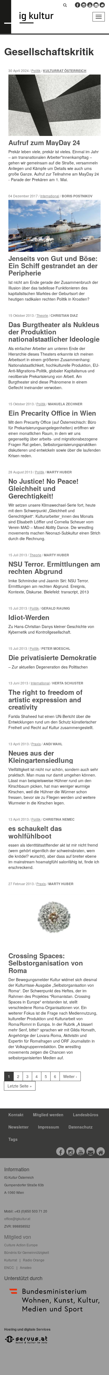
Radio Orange (33, 1259)
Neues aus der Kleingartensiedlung (40, 756)
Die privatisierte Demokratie (52, 657)
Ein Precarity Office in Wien (52, 413)
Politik (36, 70)
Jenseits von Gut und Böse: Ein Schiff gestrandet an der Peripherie (53, 265)
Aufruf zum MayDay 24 (44, 142)
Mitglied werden (48, 1114)
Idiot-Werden (28, 617)
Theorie (42, 315)
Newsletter (18, 1127)
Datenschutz (80, 1127)
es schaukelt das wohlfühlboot (35, 831)
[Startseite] (40, 17)
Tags (13, 1139)
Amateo (26, 1267)
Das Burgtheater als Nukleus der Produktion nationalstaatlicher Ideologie (53, 332)
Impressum (48, 1127)
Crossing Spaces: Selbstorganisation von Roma (45, 963)
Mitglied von (17, 1236)
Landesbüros (85, 1114)
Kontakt (15, 1114)
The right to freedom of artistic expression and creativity (45, 699)
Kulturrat (10, 1259)
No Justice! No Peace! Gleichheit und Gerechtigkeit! (43, 488)
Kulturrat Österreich (64, 70)
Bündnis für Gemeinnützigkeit (26, 1252)
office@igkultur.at (17, 1218)
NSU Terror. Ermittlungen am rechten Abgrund (54, 567)
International (49, 195)
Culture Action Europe (21, 1244)
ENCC (9, 1267)
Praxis (36, 743)
